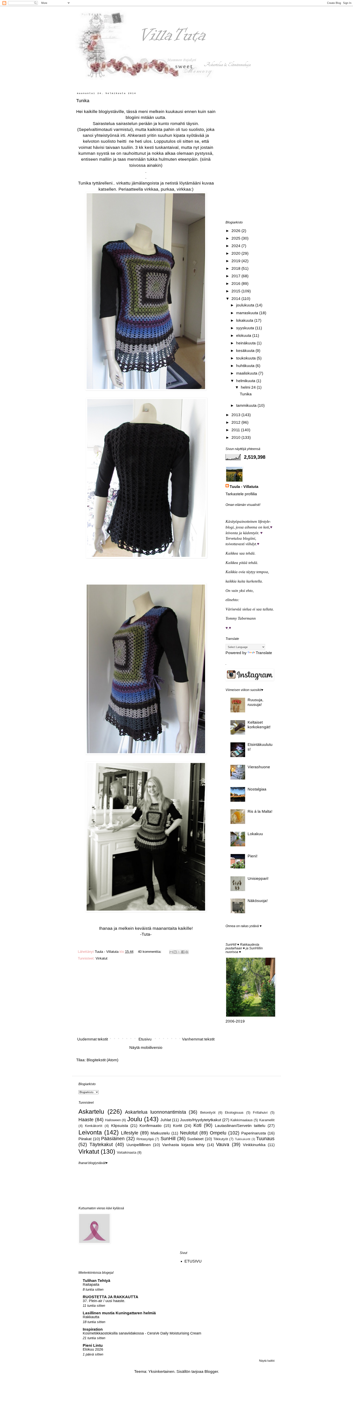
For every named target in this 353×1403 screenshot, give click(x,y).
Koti (197, 1125)
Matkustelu (160, 1133)
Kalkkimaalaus (241, 1120)
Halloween (113, 1120)
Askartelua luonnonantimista (155, 1112)
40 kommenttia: (150, 952)
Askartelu (91, 1111)
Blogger (211, 1371)
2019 (236, 261)
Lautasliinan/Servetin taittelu (240, 1125)
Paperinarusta (253, 1133)
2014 (236, 298)
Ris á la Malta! (260, 811)
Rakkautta (91, 1317)
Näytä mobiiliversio (145, 1047)
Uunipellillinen (138, 1145)
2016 (236, 283)
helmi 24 (249, 387)
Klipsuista (119, 1125)
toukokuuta (246, 358)
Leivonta (90, 1132)
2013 (236, 415)
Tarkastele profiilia (241, 494)
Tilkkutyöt (220, 1139)
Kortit (177, 1125)
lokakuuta (245, 320)
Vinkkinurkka (254, 1145)
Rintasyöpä (145, 1139)
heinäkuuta (246, 343)
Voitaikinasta (126, 1152)
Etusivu (145, 1039)
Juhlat (165, 1120)
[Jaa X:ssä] (179, 952)
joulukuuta (245, 305)
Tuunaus (265, 1138)
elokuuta (244, 335)
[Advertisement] (146, 1000)
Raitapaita (91, 1284)
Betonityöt (208, 1112)
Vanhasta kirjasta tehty (183, 1145)
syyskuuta (245, 328)
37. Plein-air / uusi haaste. (104, 1301)
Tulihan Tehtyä (96, 1280)
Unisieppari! (258, 878)
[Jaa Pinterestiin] (187, 952)
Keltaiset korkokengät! (259, 724)
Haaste (86, 1119)
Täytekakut (101, 1144)
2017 (236, 276)
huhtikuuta (246, 366)
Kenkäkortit (93, 1126)
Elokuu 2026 (93, 1349)
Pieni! (252, 856)
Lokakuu (255, 834)
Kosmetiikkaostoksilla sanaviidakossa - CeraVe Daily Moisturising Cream (142, 1333)
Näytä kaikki (267, 1360)
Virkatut (101, 958)
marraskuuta (247, 313)
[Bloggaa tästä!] (175, 952)
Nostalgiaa (257, 789)
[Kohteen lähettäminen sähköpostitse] (171, 952)
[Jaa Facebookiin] (183, 952)
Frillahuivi (260, 1112)
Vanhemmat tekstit (198, 1039)
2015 (236, 291)
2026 (236, 231)
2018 (236, 268)
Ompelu (218, 1132)
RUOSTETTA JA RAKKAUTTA (110, 1297)
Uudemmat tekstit (92, 1039)
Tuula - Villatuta (244, 486)
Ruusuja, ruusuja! (255, 702)
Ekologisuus (234, 1112)
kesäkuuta (246, 350)
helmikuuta (246, 381)
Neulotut (189, 1132)
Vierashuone (259, 767)
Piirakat (85, 1139)
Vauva (222, 1144)
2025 (236, 238)
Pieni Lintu (93, 1345)
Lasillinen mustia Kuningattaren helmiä (119, 1313)
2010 (236, 437)
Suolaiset (195, 1139)
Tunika (82, 100)
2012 (236, 422)
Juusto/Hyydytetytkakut (200, 1120)
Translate (264, 653)
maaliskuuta (247, 373)
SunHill (168, 1138)
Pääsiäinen (113, 1138)
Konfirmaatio (151, 1125)
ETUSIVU (193, 1261)
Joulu (134, 1119)
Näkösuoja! (258, 901)
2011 (236, 430)
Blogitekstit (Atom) (102, 1060)
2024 (236, 246)
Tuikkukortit (242, 1139)
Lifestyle (129, 1132)
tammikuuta (247, 405)
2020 (236, 253)
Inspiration (93, 1329)
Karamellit (267, 1120)
